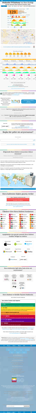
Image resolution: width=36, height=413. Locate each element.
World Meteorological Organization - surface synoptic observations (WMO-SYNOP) (18, 391)
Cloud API (23, 256)
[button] (17, 37)
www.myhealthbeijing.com (14, 333)
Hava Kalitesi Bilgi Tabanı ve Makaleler (17, 362)
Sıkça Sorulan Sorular (17, 366)
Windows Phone (28, 241)
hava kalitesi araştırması (17, 360)
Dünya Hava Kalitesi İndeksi (29, 339)
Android (18, 241)
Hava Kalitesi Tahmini (17, 370)
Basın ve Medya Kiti (17, 358)
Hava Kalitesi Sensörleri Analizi (17, 364)
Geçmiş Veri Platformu (17, 373)
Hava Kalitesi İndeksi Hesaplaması (17, 369)
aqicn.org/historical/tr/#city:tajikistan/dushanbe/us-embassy (18, 205)
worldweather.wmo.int (19, 93)
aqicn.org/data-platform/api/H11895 (22, 126)
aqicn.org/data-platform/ (18, 206)
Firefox (28, 249)
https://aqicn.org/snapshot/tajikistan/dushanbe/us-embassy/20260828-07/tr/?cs (18, 117)
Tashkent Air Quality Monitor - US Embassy (18, 392)
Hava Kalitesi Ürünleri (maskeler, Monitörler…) (17, 371)
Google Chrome (18, 249)
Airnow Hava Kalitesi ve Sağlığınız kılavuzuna (21, 329)
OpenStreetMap (30, 43)
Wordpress (13, 256)
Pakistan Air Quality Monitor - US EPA (17, 395)
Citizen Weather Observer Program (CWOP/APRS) (18, 394)
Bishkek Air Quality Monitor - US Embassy (18, 396)
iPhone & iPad (7, 241)
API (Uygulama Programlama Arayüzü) (17, 372)
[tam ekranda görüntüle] (27, 8)
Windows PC (7, 249)
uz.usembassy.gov (15, 94)
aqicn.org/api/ (30, 127)
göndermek (26, 406)
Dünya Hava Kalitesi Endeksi (24, 338)
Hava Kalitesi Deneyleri (17, 363)
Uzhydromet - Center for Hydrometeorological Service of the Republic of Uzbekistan (18, 393)
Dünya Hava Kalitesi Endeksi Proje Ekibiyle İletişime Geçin (17, 357)
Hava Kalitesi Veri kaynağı (17, 368)
